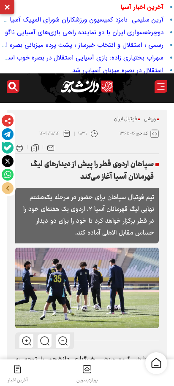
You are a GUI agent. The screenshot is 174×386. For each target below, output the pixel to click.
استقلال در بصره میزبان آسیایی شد (117, 70)
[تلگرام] (7, 134)
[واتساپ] (7, 174)
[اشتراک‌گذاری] (7, 120)
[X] (7, 161)
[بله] (7, 147)
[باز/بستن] (7, 188)
